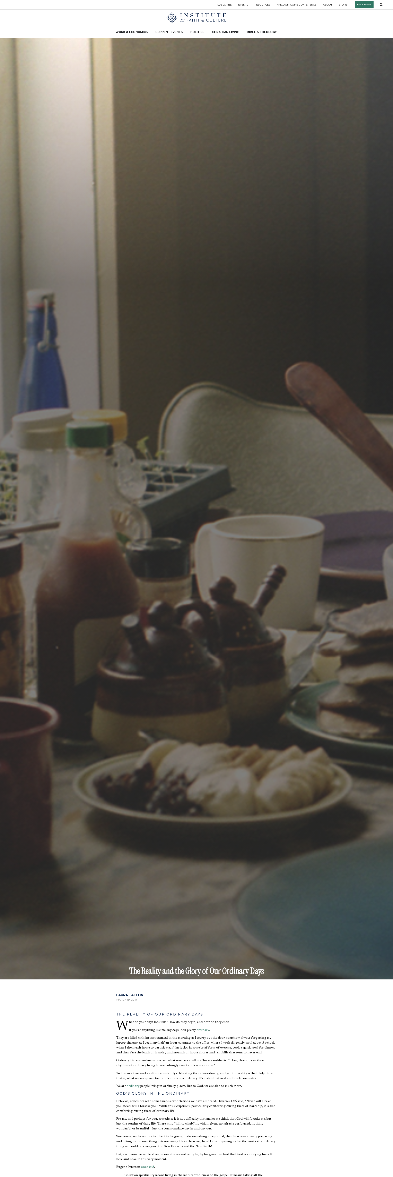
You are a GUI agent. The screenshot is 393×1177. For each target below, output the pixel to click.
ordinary (202, 1030)
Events (243, 4)
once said (147, 1167)
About (327, 4)
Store (343, 4)
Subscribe (224, 4)
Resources (262, 4)
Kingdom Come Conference (296, 4)
